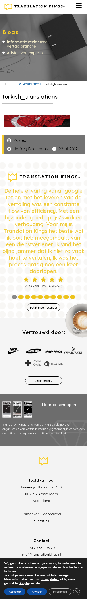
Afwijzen (37, 591)
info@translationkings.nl (41, 554)
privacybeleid (50, 579)
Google (24, 583)
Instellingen (60, 591)
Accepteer (15, 591)
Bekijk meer (42, 380)
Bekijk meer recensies (44, 307)
